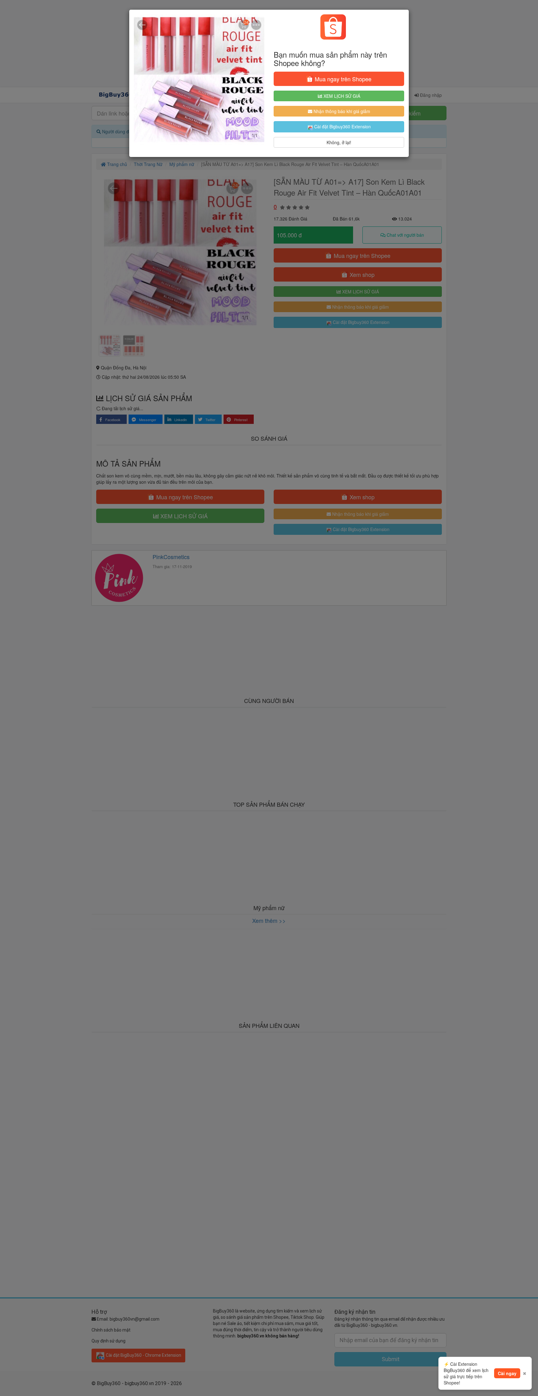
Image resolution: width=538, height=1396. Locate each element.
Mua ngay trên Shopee (342, 79)
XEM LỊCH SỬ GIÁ (341, 96)
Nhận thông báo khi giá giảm (341, 111)
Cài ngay (507, 1373)
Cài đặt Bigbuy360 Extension (342, 126)
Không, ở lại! (339, 142)
